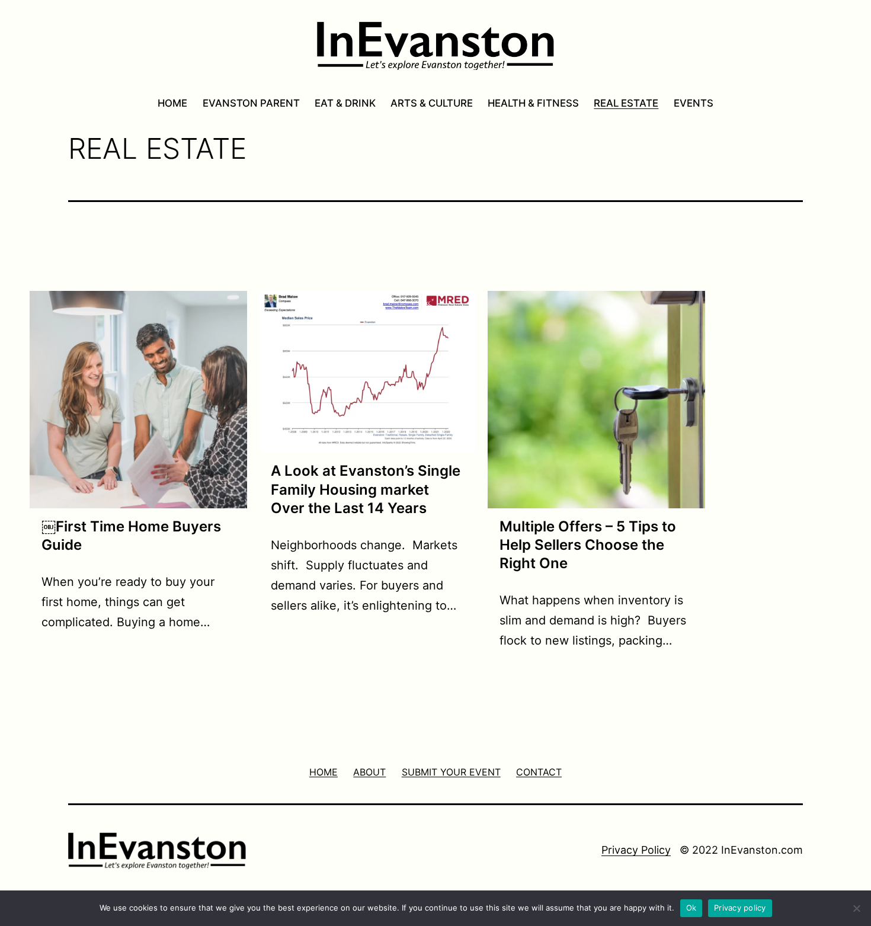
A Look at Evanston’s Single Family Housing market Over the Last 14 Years (365, 489)
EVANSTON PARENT (251, 103)
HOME (172, 103)
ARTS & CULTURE (431, 103)
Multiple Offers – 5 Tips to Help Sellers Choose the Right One (587, 545)
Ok (691, 907)
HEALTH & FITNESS (533, 103)
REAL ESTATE (626, 103)
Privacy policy (740, 907)
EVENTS (693, 103)
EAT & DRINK (345, 103)
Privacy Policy (636, 850)
